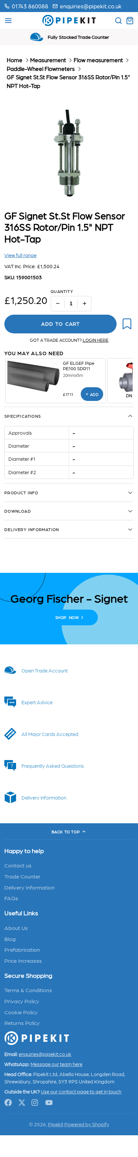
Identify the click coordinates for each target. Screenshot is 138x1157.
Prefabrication (22, 949)
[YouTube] (49, 1103)
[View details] (34, 376)
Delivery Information (29, 887)
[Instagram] (35, 1103)
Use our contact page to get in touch (81, 1091)
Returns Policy (22, 1022)
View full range (20, 255)
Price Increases (23, 960)
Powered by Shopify (86, 1124)
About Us (16, 927)
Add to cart (60, 324)
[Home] (69, 20)
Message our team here (56, 1064)
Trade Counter (22, 876)
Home (14, 60)
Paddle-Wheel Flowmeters (41, 68)
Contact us (17, 865)
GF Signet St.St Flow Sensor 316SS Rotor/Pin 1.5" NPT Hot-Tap (68, 81)
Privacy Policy (21, 1000)
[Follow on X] (22, 1103)
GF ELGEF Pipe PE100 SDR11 (78, 365)
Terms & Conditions (28, 989)
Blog (10, 938)
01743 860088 (30, 5)
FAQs (11, 898)
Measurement (48, 60)
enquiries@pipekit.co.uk (91, 5)
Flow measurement (98, 60)
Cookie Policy (21, 1012)
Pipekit (55, 1124)
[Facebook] (8, 1103)
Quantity (62, 291)
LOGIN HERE (96, 339)
